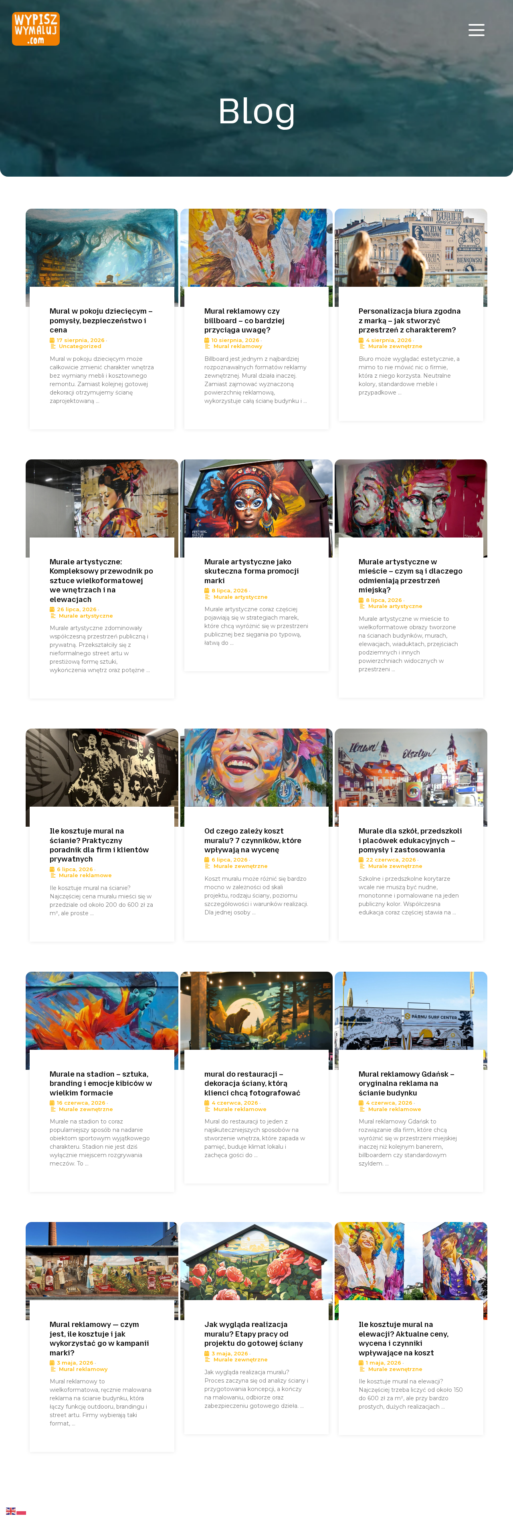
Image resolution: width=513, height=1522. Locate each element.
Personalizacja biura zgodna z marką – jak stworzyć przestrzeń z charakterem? (410, 320)
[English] (11, 1510)
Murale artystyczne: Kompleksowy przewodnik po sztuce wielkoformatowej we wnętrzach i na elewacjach (101, 581)
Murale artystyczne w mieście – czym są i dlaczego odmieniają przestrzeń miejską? (411, 576)
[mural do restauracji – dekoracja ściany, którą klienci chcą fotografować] (256, 1021)
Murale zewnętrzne (395, 346)
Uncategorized (80, 346)
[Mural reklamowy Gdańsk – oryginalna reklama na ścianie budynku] (411, 1021)
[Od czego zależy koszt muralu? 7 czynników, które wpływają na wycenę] (256, 778)
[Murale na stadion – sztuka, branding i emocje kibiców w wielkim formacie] (102, 1021)
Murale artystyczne (86, 615)
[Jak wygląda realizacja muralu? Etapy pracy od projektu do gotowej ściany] (256, 1271)
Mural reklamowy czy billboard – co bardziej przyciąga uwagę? (244, 320)
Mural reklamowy (238, 346)
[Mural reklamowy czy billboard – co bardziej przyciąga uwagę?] (256, 258)
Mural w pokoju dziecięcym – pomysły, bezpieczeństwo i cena (101, 320)
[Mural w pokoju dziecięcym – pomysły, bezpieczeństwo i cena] (102, 258)
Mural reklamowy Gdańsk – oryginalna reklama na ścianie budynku (406, 1083)
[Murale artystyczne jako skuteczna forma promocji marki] (256, 508)
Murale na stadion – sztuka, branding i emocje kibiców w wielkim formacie (101, 1083)
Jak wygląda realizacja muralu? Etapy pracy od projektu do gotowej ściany (253, 1334)
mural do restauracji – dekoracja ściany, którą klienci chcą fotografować (252, 1083)
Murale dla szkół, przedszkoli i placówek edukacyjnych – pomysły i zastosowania (410, 840)
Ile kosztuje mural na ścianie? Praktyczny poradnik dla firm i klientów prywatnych (99, 845)
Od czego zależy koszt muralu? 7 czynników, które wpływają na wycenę (252, 840)
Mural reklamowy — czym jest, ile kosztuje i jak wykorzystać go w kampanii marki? (99, 1338)
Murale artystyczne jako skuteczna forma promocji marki (251, 571)
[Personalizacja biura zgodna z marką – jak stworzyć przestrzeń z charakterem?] (411, 258)
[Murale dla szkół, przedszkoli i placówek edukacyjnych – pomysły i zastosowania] (411, 778)
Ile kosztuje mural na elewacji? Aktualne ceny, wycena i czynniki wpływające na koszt (403, 1338)
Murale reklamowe (85, 875)
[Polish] (21, 1510)
